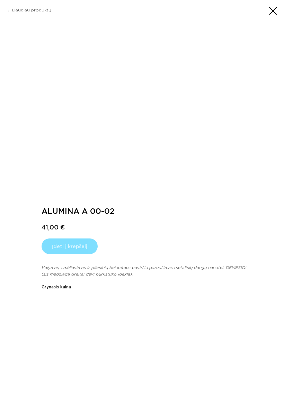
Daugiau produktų (31, 9)
